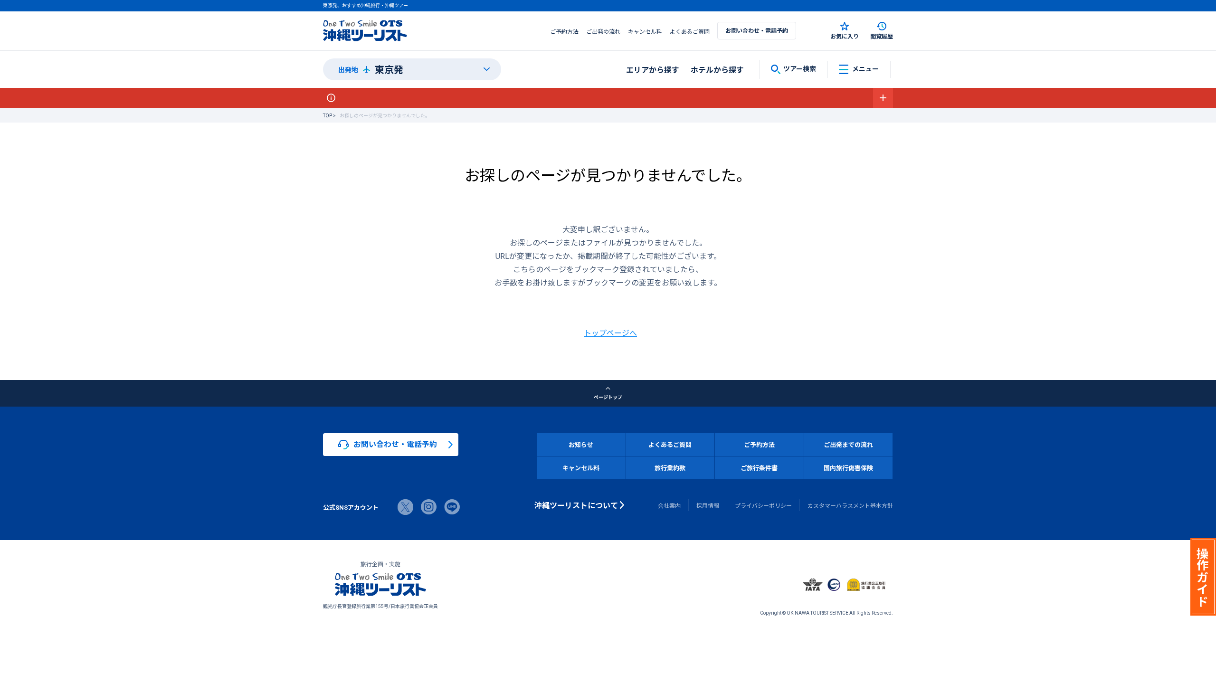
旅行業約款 (670, 467)
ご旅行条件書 (759, 467)
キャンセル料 (645, 31)
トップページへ (610, 332)
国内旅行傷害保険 (848, 467)
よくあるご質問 (690, 31)
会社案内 (669, 505)
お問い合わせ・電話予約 (756, 30)
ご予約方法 (564, 31)
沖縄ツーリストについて (576, 505)
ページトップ (608, 396)
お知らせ (581, 444)
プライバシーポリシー (763, 505)
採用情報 (707, 505)
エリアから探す (652, 69)
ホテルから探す (717, 69)
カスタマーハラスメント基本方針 (850, 505)
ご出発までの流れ (848, 444)
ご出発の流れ (603, 31)
